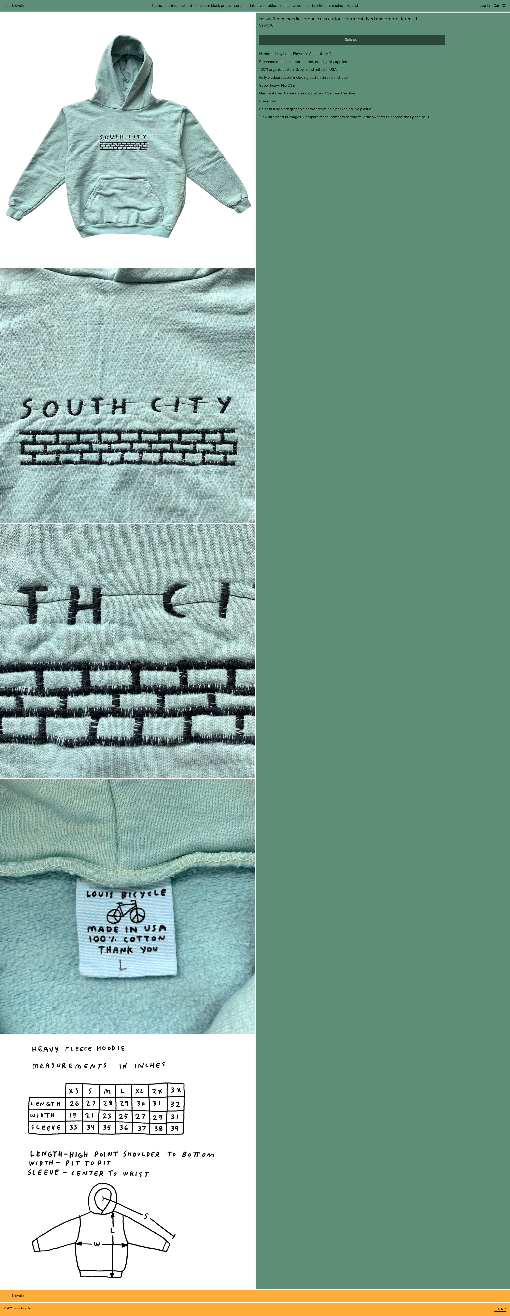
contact (172, 5)
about (187, 5)
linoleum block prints (213, 5)
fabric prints (315, 5)
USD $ (498, 1309)
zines (297, 5)
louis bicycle (14, 5)
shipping (336, 5)
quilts (284, 5)
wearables (268, 5)
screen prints (245, 5)
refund (352, 5)
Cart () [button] (499, 5)
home (157, 5)
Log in (485, 5)
